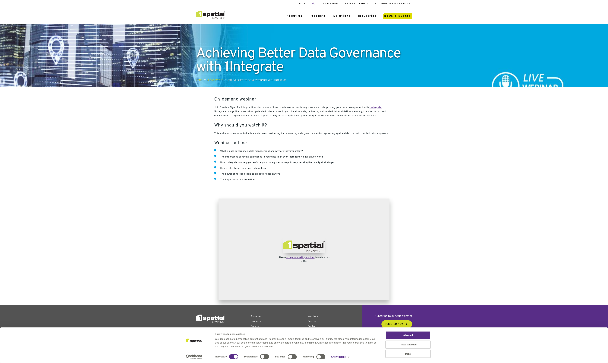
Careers (349, 4)
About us (294, 16)
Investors (331, 4)
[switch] (264, 356)
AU (300, 3)
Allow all (408, 335)
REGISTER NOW (394, 324)
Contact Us (368, 4)
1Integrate (376, 107)
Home (199, 80)
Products (318, 16)
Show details (338, 356)
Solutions (342, 16)
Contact (312, 326)
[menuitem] (331, 3)
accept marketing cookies (300, 257)
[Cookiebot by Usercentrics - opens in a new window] (194, 356)
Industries (367, 16)
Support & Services (395, 4)
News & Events (397, 16)
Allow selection (408, 344)
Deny (408, 353)
